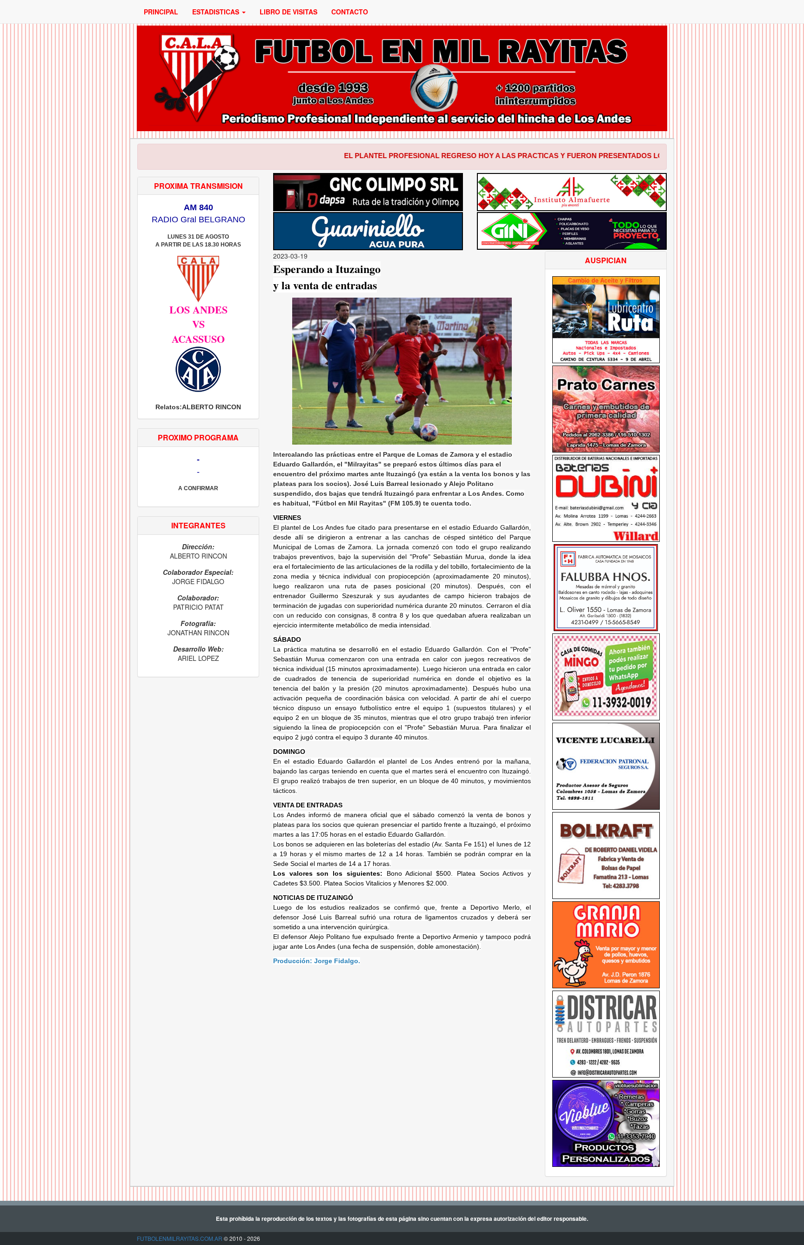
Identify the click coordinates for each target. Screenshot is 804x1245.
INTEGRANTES (198, 525)
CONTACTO (349, 11)
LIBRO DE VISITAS (288, 11)
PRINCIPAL (161, 11)
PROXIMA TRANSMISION (198, 185)
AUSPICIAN (606, 260)
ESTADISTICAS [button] (216, 11)
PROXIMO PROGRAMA (198, 437)
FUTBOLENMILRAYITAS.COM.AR (179, 1238)
